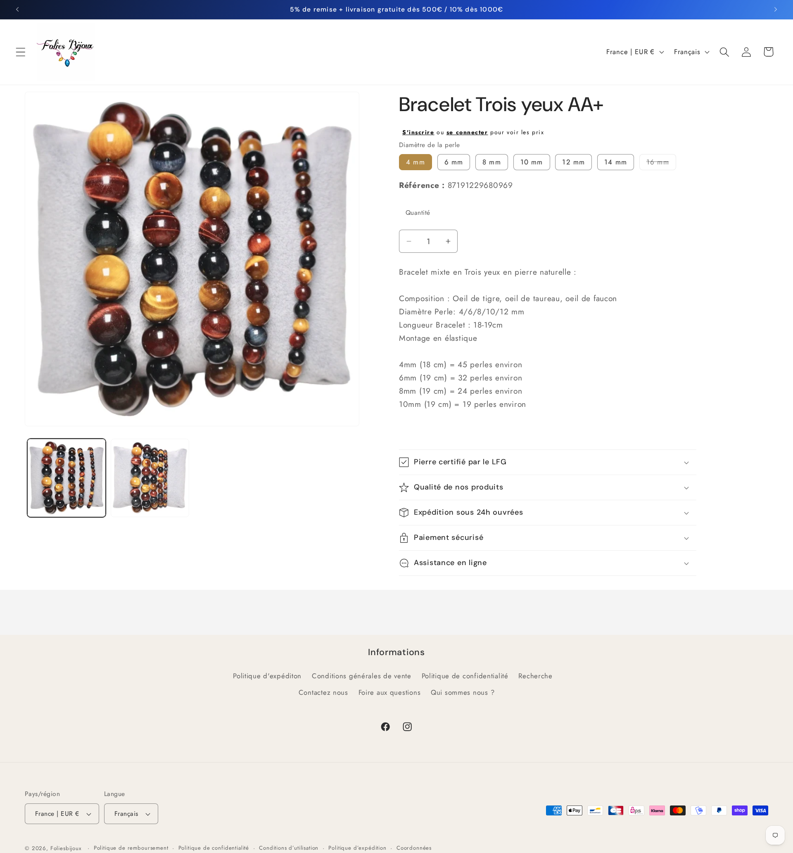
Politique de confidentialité (465, 676)
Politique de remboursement (131, 848)
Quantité (418, 212)
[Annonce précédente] (17, 9)
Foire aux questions (390, 692)
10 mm (531, 162)
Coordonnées (414, 848)
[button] (21, 52)
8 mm (491, 162)
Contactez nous (323, 692)
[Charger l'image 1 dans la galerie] (66, 478)
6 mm (453, 162)
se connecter (467, 132)
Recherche (535, 676)
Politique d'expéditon (267, 676)
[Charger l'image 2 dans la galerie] (150, 478)
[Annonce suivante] (776, 9)
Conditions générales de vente (361, 676)
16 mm (661, 163)
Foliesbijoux (66, 848)
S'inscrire (418, 132)
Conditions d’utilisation (288, 848)
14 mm (615, 162)
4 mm (415, 162)
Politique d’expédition (357, 848)
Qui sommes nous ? (462, 692)
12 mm (573, 162)
